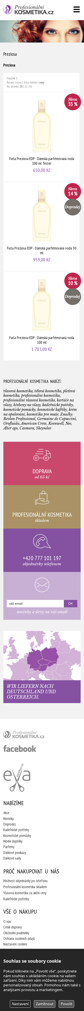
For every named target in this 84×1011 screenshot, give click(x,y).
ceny (41, 82)
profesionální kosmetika (31, 735)
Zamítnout (45, 1003)
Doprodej (9, 824)
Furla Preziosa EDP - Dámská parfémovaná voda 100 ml (41, 315)
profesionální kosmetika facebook (19, 748)
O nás (7, 921)
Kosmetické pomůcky (17, 835)
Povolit (66, 1003)
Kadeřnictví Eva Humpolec (16, 777)
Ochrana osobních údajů (19, 938)
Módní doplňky (12, 841)
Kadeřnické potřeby (16, 829)
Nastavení (20, 1003)
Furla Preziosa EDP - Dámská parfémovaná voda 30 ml (41, 226)
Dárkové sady (12, 858)
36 (30, 86)
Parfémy (8, 846)
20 (21, 86)
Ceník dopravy (12, 927)
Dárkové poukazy (14, 852)
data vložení (30, 82)
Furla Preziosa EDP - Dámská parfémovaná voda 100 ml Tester (41, 136)
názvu (18, 82)
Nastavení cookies (15, 944)
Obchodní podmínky (16, 932)
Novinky (8, 818)
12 (25, 86)
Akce (6, 812)
